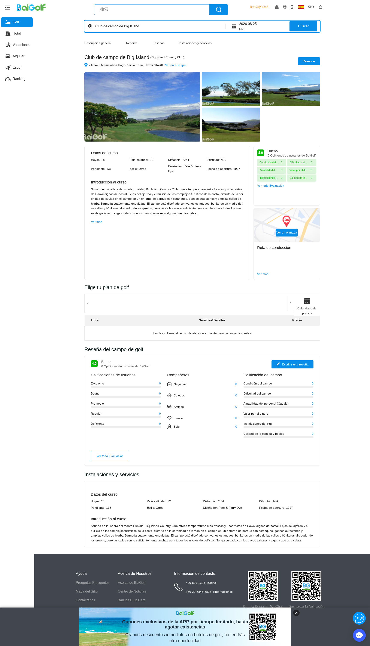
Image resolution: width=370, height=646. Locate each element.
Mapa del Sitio (87, 591)
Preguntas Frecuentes (92, 582)
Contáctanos (85, 600)
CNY (311, 6)
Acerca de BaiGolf (131, 582)
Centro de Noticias (132, 591)
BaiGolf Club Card (132, 600)
